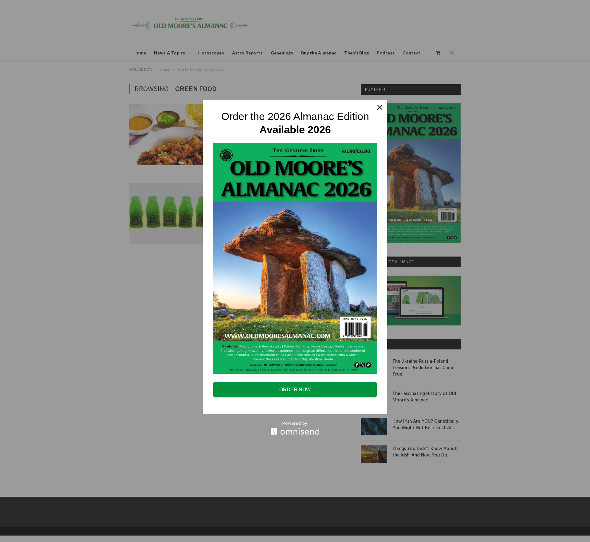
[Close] (379, 107)
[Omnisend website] (295, 428)
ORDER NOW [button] (295, 389)
